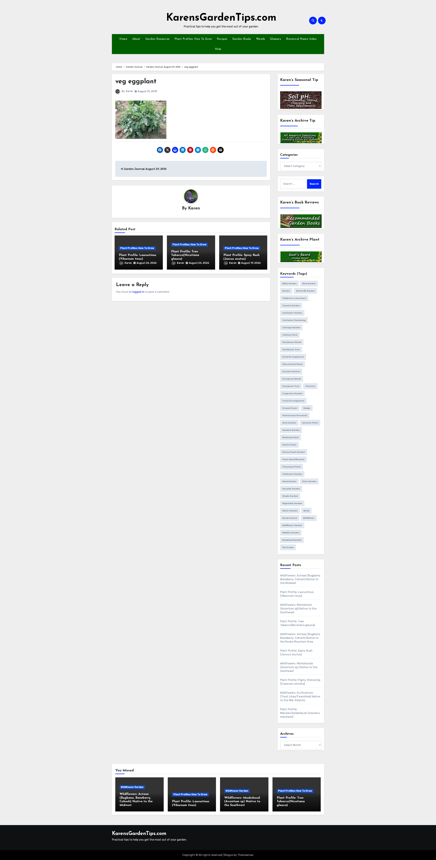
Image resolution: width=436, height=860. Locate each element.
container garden (292, 313)
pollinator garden (292, 474)
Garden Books (241, 39)
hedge (306, 408)
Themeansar (245, 855)
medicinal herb (290, 437)
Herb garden (289, 423)
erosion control (291, 371)
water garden (290, 510)
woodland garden (291, 540)
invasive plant (310, 423)
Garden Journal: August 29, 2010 (144, 169)
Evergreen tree (290, 386)
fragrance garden (292, 393)
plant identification (293, 459)
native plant (289, 445)
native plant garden (293, 452)
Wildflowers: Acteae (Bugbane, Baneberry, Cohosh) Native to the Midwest (300, 579)
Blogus (228, 855)
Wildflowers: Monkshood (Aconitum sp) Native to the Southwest (298, 608)
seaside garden (291, 489)
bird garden (309, 283)
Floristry (310, 386)
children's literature (294, 298)
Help (218, 49)
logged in (138, 291)
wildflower (308, 518)
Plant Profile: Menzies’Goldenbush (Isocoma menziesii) (300, 713)
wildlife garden (290, 532)
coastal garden (291, 305)
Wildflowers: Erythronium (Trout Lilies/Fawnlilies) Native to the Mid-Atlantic (300, 696)
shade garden (290, 496)
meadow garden (291, 430)
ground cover (289, 408)
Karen (129, 91)
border (286, 291)
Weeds (260, 39)
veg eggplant (135, 81)
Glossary (275, 39)
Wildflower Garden (132, 787)
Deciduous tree (291, 349)
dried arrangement (293, 357)
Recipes (222, 39)
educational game (292, 364)
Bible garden (289, 283)
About (136, 39)
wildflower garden (292, 525)
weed (306, 510)
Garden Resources (157, 39)
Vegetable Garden (292, 503)
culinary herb (289, 335)
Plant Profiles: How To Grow (193, 39)
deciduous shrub (291, 342)
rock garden (289, 481)
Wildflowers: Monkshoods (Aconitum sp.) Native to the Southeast (298, 667)
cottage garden (291, 327)
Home (123, 39)
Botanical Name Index (301, 39)
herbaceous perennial (294, 415)
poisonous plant (291, 467)
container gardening (294, 320)
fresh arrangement (293, 401)
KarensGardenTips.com (221, 18)
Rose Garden (309, 481)
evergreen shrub (291, 379)
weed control (289, 518)
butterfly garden (305, 291)
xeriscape (288, 547)
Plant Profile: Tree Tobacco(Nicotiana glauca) (185, 255)
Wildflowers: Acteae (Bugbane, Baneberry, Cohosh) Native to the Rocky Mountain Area (300, 638)
